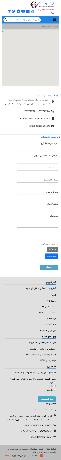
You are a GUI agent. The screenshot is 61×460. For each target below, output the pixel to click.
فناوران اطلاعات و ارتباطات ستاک (40, 355)
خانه (56, 26)
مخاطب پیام (52, 192)
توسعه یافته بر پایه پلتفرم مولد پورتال (25, 455)
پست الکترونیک (50, 180)
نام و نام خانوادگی (49, 143)
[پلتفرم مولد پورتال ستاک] (41, 455)
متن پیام (54, 216)
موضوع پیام (52, 204)
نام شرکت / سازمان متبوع (46, 155)
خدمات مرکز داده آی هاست (43, 349)
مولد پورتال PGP (48, 360)
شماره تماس (52, 168)
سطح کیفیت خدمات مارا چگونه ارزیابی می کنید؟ (33, 379)
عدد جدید (51, 256)
